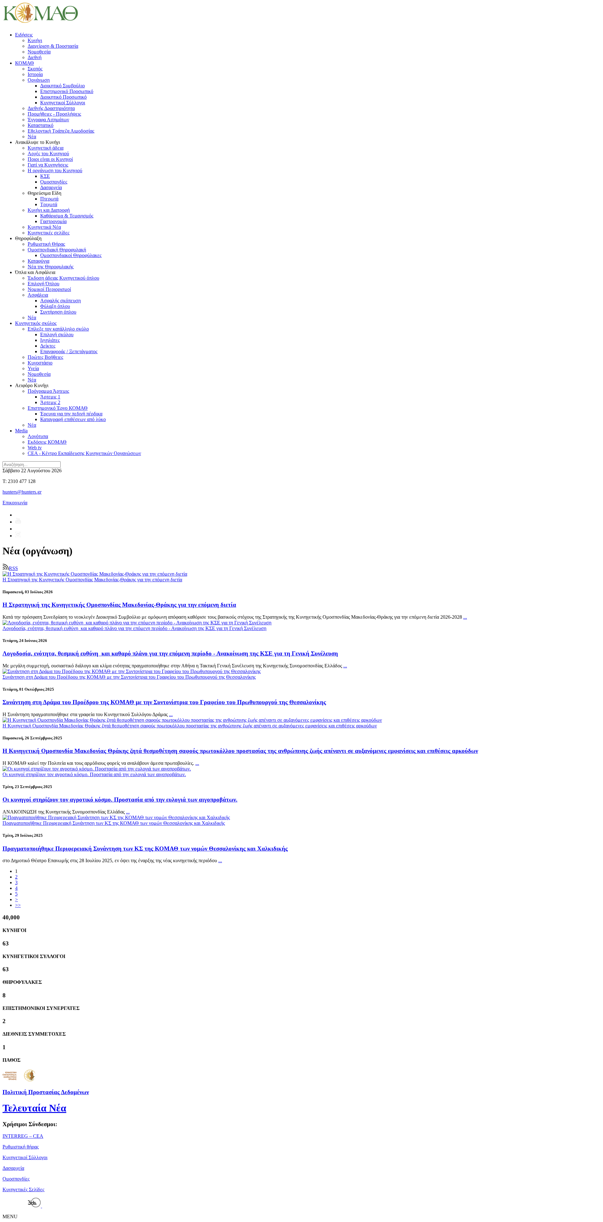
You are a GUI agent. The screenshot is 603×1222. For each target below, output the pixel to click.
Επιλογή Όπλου (43, 283)
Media (21, 430)
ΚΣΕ (45, 176)
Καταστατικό (40, 125)
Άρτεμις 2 (50, 402)
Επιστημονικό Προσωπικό (66, 91)
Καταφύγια (38, 261)
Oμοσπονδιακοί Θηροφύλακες (70, 255)
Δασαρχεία (51, 187)
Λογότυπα (38, 436)
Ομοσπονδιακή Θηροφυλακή (57, 249)
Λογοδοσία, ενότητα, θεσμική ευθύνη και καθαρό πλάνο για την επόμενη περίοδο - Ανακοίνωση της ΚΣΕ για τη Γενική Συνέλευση (170, 653)
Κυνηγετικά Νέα (44, 227)
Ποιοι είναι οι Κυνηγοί (50, 159)
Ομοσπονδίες (53, 181)
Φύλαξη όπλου (55, 306)
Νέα (32, 136)
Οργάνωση (39, 80)
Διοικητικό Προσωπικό (63, 97)
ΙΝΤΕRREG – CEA (23, 1136)
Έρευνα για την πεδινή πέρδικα (71, 413)
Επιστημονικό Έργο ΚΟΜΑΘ (58, 408)
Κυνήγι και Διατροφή (49, 210)
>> (18, 905)
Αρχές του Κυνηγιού (48, 153)
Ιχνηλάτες (50, 340)
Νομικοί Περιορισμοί (49, 289)
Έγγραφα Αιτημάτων (48, 119)
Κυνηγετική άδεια (45, 148)
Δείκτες (47, 345)
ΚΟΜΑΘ (24, 63)
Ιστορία (35, 74)
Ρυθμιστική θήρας (21, 1146)
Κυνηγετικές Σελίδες (23, 1189)
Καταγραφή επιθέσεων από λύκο (73, 419)
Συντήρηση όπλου (58, 312)
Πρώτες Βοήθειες (45, 357)
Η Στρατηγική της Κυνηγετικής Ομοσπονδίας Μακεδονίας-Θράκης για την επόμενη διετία (119, 604)
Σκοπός (35, 68)
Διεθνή (34, 57)
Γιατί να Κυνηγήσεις (48, 164)
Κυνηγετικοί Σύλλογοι (62, 102)
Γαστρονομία (53, 221)
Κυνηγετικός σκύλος (36, 323)
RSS (13, 568)
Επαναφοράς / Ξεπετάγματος (68, 351)
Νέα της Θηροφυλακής (50, 266)
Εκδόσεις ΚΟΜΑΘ (47, 442)
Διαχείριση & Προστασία (53, 46)
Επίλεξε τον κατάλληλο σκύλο (58, 329)
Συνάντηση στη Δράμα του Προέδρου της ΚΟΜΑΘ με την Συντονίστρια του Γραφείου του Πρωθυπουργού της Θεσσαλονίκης (164, 702)
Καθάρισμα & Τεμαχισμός (66, 215)
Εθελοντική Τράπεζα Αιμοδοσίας (61, 131)
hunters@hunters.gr (22, 492)
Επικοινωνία (15, 502)
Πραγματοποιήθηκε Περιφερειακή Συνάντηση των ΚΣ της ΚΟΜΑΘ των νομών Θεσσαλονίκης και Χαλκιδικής (145, 848)
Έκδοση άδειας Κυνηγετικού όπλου (63, 278)
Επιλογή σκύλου (56, 334)
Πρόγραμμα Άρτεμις (48, 391)
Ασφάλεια (38, 295)
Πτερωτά (49, 198)
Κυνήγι (35, 40)
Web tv (35, 447)
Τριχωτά (48, 204)
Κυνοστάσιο (40, 362)
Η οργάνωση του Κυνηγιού (55, 170)
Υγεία (33, 368)
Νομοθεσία (39, 51)
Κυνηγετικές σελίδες (48, 232)
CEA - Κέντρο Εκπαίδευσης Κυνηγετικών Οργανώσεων (84, 453)
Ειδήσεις (24, 34)
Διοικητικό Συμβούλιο (62, 85)
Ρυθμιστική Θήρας (46, 244)
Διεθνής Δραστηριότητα (51, 108)
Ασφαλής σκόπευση (60, 300)
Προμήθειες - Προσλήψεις (54, 114)
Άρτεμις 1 (50, 396)
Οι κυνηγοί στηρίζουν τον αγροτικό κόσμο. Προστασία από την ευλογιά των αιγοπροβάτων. (120, 799)
